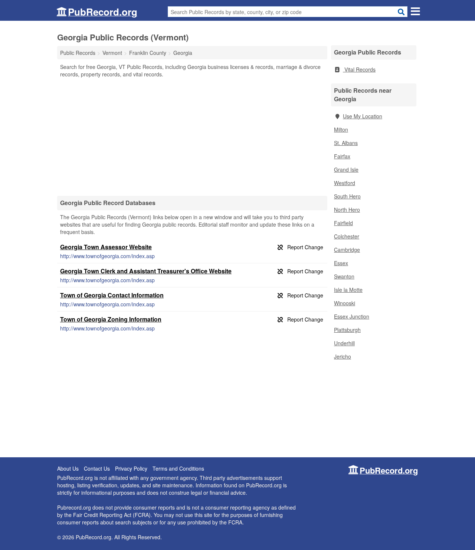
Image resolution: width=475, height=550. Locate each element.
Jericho (342, 356)
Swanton (344, 276)
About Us (68, 468)
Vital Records (359, 69)
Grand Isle (346, 169)
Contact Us (97, 468)
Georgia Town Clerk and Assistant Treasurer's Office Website (146, 271)
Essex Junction (351, 316)
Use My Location (362, 116)
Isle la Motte (348, 289)
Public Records (77, 52)
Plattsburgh (347, 329)
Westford (344, 183)
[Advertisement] (192, 136)
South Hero (347, 196)
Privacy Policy (131, 468)
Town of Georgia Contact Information (112, 295)
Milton (341, 129)
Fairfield (343, 223)
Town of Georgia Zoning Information (110, 319)
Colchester (346, 236)
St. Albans (346, 142)
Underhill (344, 343)
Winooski (344, 303)
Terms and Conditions (178, 468)
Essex (341, 263)
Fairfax (342, 156)
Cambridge (347, 249)
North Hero (347, 209)
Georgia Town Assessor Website (106, 247)
